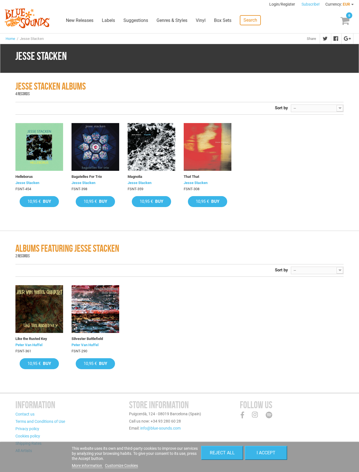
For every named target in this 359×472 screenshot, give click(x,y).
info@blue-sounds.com (160, 428)
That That (191, 176)
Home (10, 39)
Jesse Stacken (27, 183)
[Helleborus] (39, 147)
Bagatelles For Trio (87, 176)
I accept (266, 452)
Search (250, 20)
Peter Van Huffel (28, 345)
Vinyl (201, 20)
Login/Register (282, 4)
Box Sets (222, 20)
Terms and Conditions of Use (40, 421)
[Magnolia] (151, 147)
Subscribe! (311, 4)
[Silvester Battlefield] (95, 309)
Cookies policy (27, 436)
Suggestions (135, 20)
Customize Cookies (121, 465)
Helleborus (24, 176)
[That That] (207, 147)
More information (87, 465)
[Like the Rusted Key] (39, 309)
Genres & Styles (172, 20)
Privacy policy (27, 428)
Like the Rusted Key (31, 339)
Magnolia (135, 176)
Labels (108, 20)
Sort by (281, 107)
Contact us (24, 414)
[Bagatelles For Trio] (95, 147)
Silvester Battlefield (87, 339)
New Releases (79, 20)
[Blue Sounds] (27, 18)
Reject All (222, 452)
